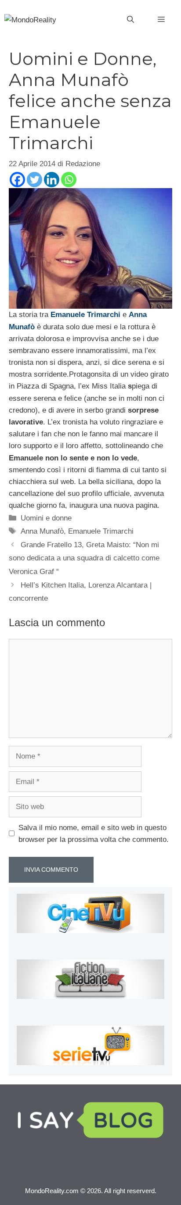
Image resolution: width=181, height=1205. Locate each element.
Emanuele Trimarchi (101, 531)
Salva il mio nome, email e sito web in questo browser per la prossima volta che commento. (93, 834)
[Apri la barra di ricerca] (130, 20)
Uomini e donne (46, 518)
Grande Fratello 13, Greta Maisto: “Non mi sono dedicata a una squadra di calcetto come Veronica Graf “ (84, 558)
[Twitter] (34, 179)
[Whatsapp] (68, 179)
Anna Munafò (42, 531)
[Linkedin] (51, 179)
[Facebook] (17, 179)
